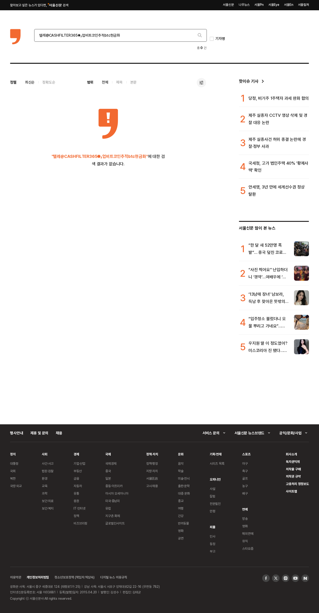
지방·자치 (152, 471)
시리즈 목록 (217, 463)
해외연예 (247, 533)
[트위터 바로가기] (276, 578)
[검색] (199, 35)
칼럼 (212, 496)
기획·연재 (216, 454)
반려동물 (183, 523)
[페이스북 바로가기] (266, 578)
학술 (181, 471)
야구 (245, 463)
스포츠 (246, 454)
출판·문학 (184, 486)
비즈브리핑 (80, 523)
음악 (181, 463)
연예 (245, 509)
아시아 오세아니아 (116, 493)
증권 (76, 501)
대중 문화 (184, 493)
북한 (13, 478)
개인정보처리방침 (38, 577)
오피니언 (215, 479)
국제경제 (110, 463)
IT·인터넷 (79, 508)
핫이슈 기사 (249, 81)
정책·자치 (152, 454)
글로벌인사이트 (115, 523)
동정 (212, 544)
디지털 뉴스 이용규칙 (113, 577)
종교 (181, 501)
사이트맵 (291, 491)
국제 (108, 454)
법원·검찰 (47, 471)
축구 (245, 471)
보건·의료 (47, 501)
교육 (44, 486)
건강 (181, 516)
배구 (245, 493)
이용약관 (15, 577)
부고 (212, 551)
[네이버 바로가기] (305, 578)
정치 (13, 454)
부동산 (78, 471)
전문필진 (215, 503)
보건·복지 (47, 508)
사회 (44, 454)
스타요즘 (247, 548)
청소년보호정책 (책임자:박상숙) (74, 577)
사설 (212, 488)
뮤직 (245, 541)
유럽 (108, 508)
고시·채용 (152, 486)
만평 (212, 511)
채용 (59, 433)
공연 (181, 538)
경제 (76, 454)
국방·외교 (16, 486)
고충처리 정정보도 (297, 484)
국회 (13, 471)
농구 (245, 486)
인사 (212, 536)
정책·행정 (152, 463)
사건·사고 (47, 463)
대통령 (14, 463)
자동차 (78, 486)
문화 (181, 454)
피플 (212, 527)
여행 (181, 508)
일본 (108, 478)
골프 (245, 478)
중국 (108, 471)
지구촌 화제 (112, 516)
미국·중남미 (112, 501)
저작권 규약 (293, 476)
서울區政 (152, 478)
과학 (44, 493)
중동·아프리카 (114, 486)
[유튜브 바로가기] (295, 578)
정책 (76, 516)
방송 (245, 518)
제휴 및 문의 (39, 433)
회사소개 (291, 454)
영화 (181, 530)
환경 (44, 478)
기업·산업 (79, 463)
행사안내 (16, 433)
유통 (76, 493)
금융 (76, 478)
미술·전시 (184, 478)
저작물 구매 (293, 469)
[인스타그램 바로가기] (285, 578)
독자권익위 (293, 461)
